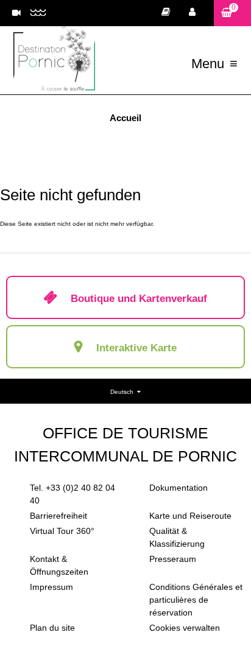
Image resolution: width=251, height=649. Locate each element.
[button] (232, 13)
